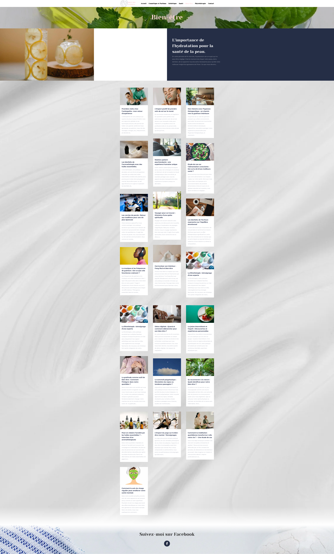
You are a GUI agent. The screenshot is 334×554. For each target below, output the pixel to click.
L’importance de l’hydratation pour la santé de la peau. (192, 46)
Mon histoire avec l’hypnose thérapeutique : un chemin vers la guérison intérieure (199, 111)
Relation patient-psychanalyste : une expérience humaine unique (166, 162)
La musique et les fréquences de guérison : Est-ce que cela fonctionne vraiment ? (133, 270)
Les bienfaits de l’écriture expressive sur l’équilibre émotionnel (198, 222)
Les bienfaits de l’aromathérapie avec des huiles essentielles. (132, 164)
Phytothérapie (200, 3)
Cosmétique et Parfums (157, 3)
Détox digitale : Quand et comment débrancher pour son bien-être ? (166, 329)
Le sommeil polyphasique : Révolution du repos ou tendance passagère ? (165, 382)
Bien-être (189, 3)
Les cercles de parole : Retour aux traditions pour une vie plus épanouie (134, 217)
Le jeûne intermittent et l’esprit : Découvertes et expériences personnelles (198, 329)
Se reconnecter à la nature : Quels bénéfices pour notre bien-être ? (199, 382)
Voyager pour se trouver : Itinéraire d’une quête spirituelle (165, 215)
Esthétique (172, 3)
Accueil (143, 3)
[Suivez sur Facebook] (167, 544)
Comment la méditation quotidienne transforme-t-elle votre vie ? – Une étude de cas (200, 435)
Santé (181, 3)
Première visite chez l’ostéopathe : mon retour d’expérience (132, 111)
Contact (211, 3)
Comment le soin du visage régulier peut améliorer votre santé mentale (133, 490)
